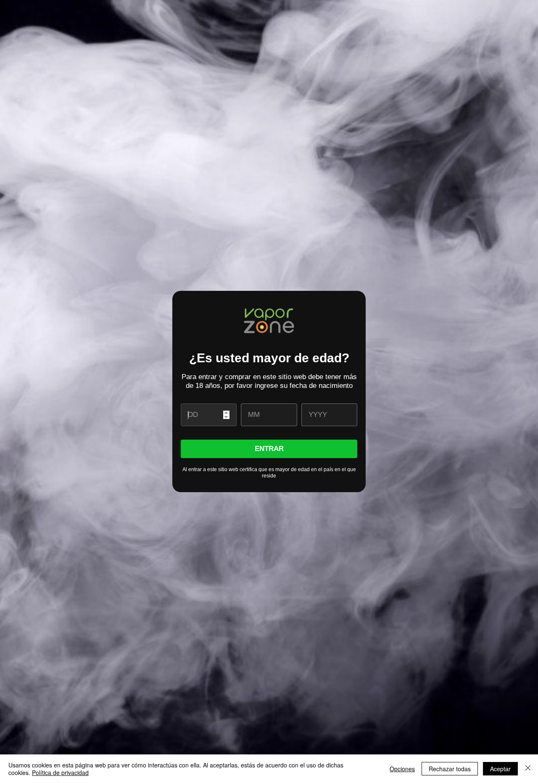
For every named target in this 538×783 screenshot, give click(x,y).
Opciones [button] (402, 769)
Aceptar (500, 769)
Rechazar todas (450, 769)
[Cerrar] (528, 768)
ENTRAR (269, 449)
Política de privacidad (60, 772)
